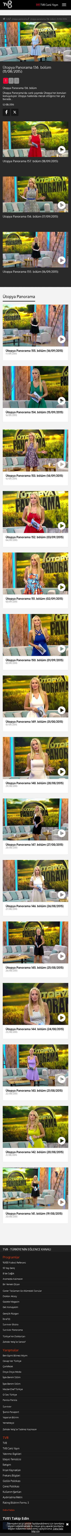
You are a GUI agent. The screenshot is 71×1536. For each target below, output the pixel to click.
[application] (35, 768)
